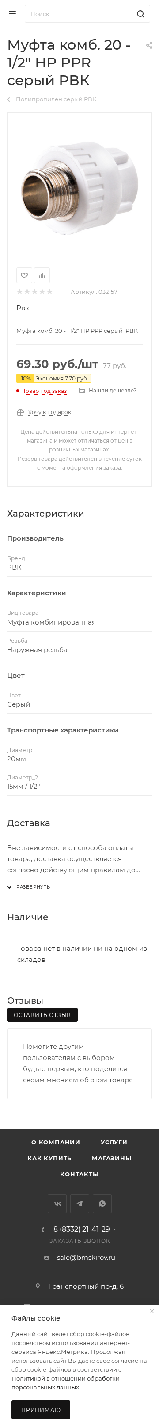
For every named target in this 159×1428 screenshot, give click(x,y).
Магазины (111, 1158)
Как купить (49, 1158)
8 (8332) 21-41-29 (81, 1229)
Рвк (22, 308)
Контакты (79, 1174)
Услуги (114, 1142)
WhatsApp (102, 1203)
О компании (55, 1142)
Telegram (79, 1203)
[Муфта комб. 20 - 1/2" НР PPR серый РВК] (79, 188)
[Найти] (139, 14)
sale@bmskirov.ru (86, 1257)
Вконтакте (57, 1203)
